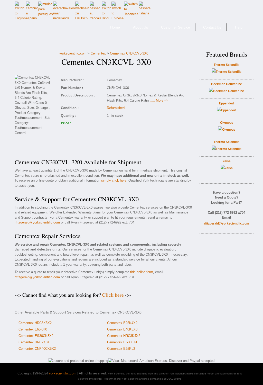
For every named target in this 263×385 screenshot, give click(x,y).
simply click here (113, 180)
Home (115, 27)
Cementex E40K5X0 (122, 329)
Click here (113, 294)
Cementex (98, 53)
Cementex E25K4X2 (122, 323)
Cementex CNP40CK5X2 (37, 349)
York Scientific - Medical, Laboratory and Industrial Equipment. (50, 29)
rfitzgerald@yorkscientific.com (37, 222)
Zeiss (227, 161)
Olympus (226, 122)
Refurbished (116, 108)
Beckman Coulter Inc (226, 84)
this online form (141, 272)
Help (238, 27)
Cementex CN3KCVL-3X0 (129, 53)
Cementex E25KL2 (121, 349)
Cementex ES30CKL (122, 342)
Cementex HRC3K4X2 (123, 336)
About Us (140, 27)
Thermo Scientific (226, 65)
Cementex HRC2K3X (34, 342)
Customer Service (175, 27)
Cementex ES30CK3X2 (35, 336)
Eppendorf (226, 103)
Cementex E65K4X (32, 329)
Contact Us (212, 27)
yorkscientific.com (73, 53)
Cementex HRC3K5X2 (35, 323)
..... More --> (159, 100)
